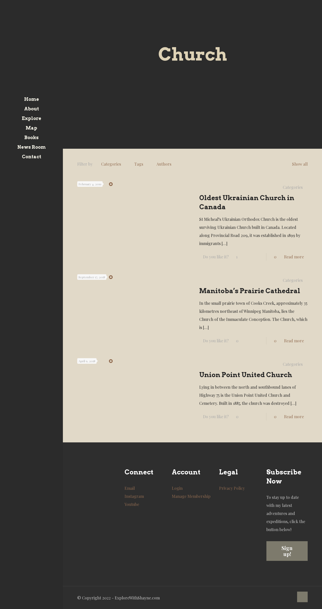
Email (130, 488)
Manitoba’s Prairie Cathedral (249, 291)
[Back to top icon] (302, 597)
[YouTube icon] (28, 602)
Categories (111, 164)
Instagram (134, 496)
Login (177, 488)
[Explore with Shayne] (31, 47)
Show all (300, 164)
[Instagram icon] (35, 602)
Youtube (132, 504)
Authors (163, 164)
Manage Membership (191, 496)
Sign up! (287, 550)
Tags (138, 164)
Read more (294, 256)
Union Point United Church (245, 375)
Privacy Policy (232, 488)
